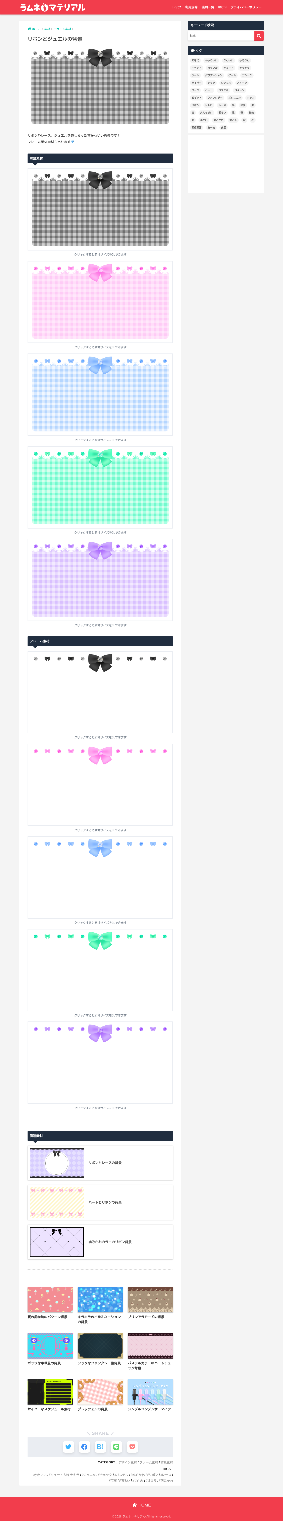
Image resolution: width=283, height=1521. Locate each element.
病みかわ (167, 1480)
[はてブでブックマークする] (100, 1447)
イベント (197, 68)
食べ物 (211, 127)
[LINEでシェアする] (116, 1447)
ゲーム (232, 75)
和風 (243, 105)
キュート (57, 1474)
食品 (223, 127)
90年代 (195, 60)
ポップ (250, 97)
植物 (251, 112)
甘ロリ (152, 1480)
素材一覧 (208, 7)
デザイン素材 (127, 1462)
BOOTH (222, 7)
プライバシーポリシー (246, 7)
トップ (176, 7)
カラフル (213, 68)
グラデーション (214, 75)
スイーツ (242, 82)
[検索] (259, 36)
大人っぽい (206, 112)
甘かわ (138, 1480)
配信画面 (197, 127)
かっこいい (211, 60)
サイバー (197, 82)
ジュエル (89, 1474)
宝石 (114, 1480)
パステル (122, 1474)
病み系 (233, 120)
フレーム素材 (148, 1462)
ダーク (195, 90)
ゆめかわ (138, 1474)
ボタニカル (235, 97)
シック (211, 82)
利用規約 (191, 7)
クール (195, 75)
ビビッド (197, 97)
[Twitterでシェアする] (68, 1447)
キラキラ (73, 1474)
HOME (144, 1505)
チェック (106, 1474)
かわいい (40, 1474)
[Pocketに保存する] (132, 1447)
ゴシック (247, 75)
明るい (125, 1480)
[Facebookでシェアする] (84, 1447)
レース (166, 1474)
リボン (153, 1474)
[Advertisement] (226, 164)
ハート (209, 90)
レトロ (209, 105)
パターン (239, 90)
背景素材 (167, 1462)
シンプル (226, 82)
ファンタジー (215, 97)
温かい (204, 120)
